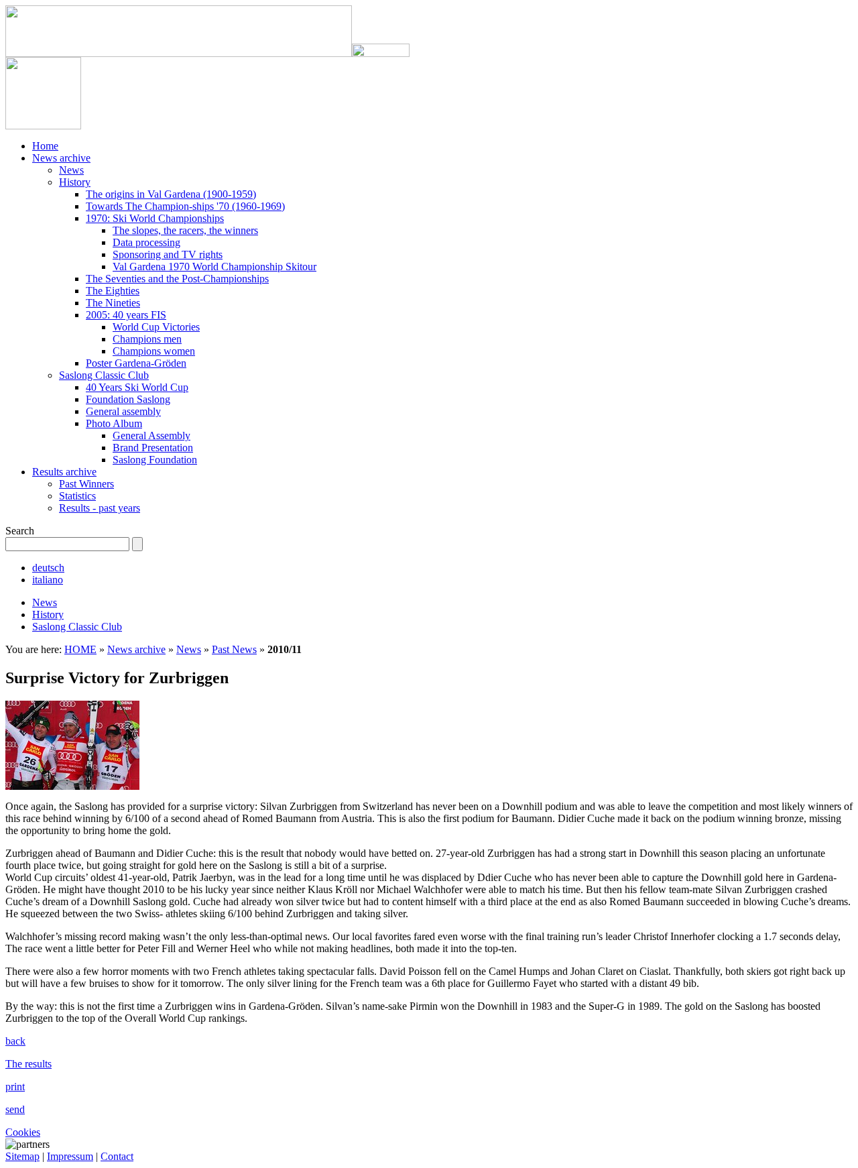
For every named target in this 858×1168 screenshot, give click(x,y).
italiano (47, 579)
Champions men (147, 339)
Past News (234, 649)
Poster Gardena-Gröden (136, 363)
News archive (61, 158)
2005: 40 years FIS (126, 314)
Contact (117, 1156)
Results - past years (99, 508)
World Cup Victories (156, 327)
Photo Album (114, 423)
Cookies (22, 1132)
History (74, 182)
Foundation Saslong (128, 399)
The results (28, 1063)
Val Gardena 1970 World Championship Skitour (214, 266)
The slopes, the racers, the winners (185, 230)
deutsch (48, 567)
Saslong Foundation (155, 459)
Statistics (77, 496)
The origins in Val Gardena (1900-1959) (171, 194)
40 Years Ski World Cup (137, 387)
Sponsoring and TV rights (168, 254)
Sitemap (22, 1156)
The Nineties (113, 302)
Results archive (64, 471)
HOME (80, 649)
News (71, 170)
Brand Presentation (153, 447)
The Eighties (112, 290)
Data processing (146, 242)
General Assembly (151, 435)
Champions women (154, 351)
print (15, 1086)
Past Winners (86, 483)
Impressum (70, 1156)
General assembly (123, 411)
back (15, 1041)
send (15, 1109)
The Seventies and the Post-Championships (177, 278)
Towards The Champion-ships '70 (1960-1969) (185, 206)
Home (45, 146)
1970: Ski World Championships (155, 218)
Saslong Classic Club (104, 375)
